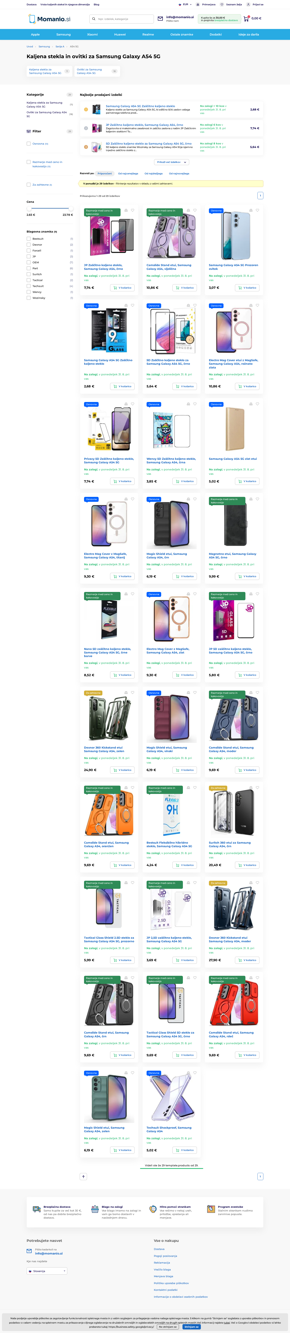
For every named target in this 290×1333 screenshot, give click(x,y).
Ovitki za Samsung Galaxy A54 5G (50, 114)
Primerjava (208, 4)
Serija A (60, 46)
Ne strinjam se (168, 1326)
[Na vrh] (83, 1176)
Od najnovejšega (179, 173)
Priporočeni (105, 173)
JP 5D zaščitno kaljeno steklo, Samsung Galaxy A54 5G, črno (230, 650)
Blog (96, 4)
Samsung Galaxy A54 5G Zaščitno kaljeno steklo (140, 106)
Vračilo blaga (162, 1269)
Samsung (44, 46)
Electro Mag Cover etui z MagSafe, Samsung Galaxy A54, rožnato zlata (233, 363)
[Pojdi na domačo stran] (49, 19)
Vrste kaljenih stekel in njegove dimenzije (65, 4)
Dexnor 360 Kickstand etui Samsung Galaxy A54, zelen (104, 749)
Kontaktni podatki (166, 1289)
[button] (171, 162)
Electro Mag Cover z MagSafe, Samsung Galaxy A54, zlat (168, 650)
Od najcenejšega (128, 173)
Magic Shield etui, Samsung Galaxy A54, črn (167, 555)
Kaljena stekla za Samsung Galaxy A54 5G (50, 104)
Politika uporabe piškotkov (171, 1283)
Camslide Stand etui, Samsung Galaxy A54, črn (106, 1034)
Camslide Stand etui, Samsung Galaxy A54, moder (231, 749)
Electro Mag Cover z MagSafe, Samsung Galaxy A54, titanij (105, 555)
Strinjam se (192, 1326)
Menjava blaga (163, 1276)
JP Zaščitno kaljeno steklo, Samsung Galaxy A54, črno (144, 125)
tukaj (227, 1322)
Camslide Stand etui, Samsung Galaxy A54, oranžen (106, 844)
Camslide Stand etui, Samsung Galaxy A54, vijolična (169, 266)
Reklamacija (162, 1262)
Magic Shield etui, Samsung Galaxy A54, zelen (104, 1129)
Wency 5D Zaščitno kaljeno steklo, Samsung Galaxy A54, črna (171, 460)
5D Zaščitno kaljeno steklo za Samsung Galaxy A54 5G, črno (149, 143)
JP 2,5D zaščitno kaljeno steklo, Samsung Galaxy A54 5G (169, 939)
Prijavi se (258, 4)
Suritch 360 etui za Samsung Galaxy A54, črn (230, 844)
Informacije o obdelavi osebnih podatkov (181, 1296)
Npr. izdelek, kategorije (113, 19)
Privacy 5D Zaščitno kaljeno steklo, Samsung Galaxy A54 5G (109, 460)
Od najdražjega (154, 173)
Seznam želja (234, 4)
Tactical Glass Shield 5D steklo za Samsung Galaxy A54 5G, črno (170, 1034)
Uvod (30, 46)
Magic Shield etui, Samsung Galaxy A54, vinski (167, 749)
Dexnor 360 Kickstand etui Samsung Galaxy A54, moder (230, 939)
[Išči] (93, 19)
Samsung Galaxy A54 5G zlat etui (233, 459)
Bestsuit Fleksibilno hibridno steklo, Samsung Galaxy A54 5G (169, 844)
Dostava (31, 4)
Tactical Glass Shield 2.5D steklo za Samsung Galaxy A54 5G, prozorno (109, 939)
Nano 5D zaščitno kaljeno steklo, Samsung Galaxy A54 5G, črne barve (107, 652)
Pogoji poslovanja (165, 1255)
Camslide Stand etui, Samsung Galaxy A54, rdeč (231, 1034)
